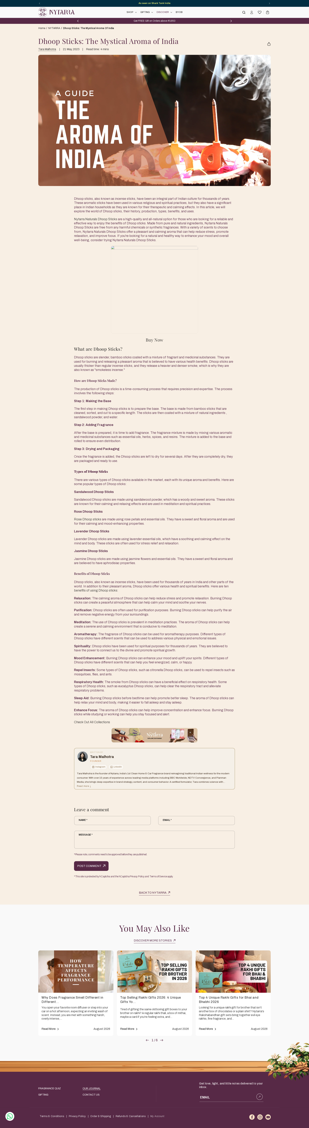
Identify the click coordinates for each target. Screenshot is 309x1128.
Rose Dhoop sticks (87, 519)
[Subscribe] (259, 1097)
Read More (48, 1028)
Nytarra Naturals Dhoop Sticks (95, 219)
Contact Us (91, 1094)
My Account (157, 1116)
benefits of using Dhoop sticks (95, 590)
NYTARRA (54, 28)
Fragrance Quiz (49, 1088)
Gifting (43, 1094)
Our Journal (91, 1088)
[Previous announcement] (39, 3)
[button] (131, 12)
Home (41, 28)
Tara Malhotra (47, 49)
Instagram (100, 767)
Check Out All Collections (92, 722)
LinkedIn (118, 767)
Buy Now (154, 339)
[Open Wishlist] (260, 12)
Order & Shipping (100, 1116)
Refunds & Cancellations (131, 1116)
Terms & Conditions (52, 1116)
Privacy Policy (77, 1116)
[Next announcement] (269, 3)
